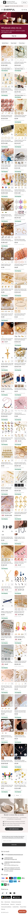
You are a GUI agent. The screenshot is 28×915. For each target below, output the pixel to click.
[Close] (2, 2)
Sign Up (14, 36)
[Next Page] (14, 795)
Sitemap (3, 909)
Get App (24, 2)
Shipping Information (16, 901)
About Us (12, 904)
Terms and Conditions (6, 906)
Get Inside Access (14, 829)
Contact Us (18, 904)
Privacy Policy (23, 906)
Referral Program (5, 904)
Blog (2, 901)
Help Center (7, 901)
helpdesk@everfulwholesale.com (15, 854)
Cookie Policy (16, 906)
